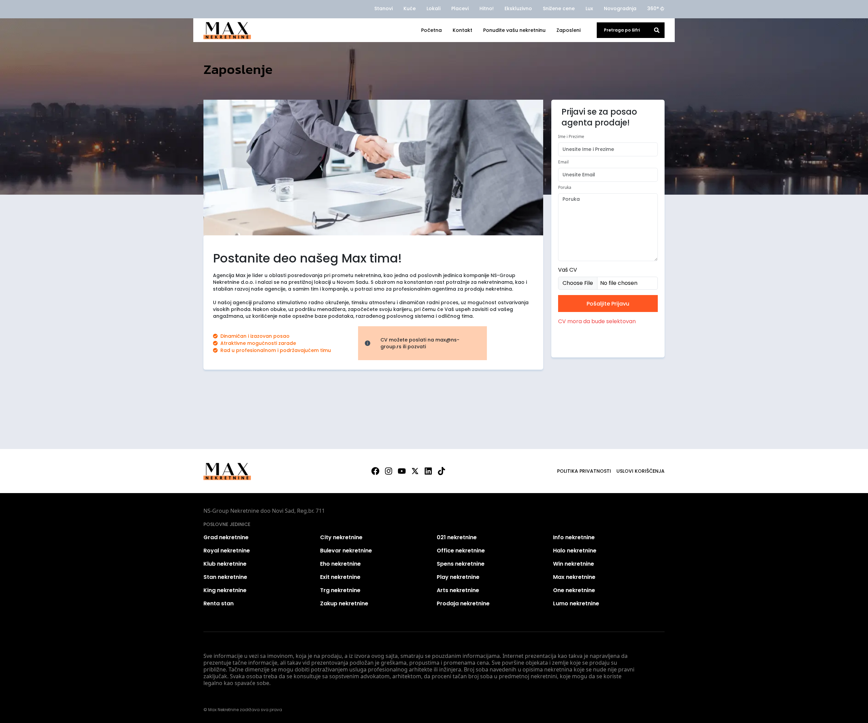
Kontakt (462, 30)
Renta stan (218, 603)
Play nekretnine (458, 577)
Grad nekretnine (226, 537)
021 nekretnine (457, 537)
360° (653, 8)
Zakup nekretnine (344, 603)
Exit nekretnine (340, 577)
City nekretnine (341, 537)
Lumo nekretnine (576, 603)
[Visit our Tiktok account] (441, 471)
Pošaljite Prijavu (608, 304)
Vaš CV (567, 270)
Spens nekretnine (461, 564)
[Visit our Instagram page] (388, 471)
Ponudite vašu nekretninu (514, 30)
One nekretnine (574, 590)
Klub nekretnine (224, 564)
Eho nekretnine (340, 564)
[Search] (657, 30)
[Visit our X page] (415, 471)
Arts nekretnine (458, 590)
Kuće (409, 8)
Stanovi (383, 8)
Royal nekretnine (226, 550)
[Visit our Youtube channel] (402, 471)
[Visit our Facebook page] (375, 471)
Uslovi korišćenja (640, 471)
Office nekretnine (461, 550)
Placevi (460, 8)
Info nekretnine (574, 537)
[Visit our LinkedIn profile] (428, 471)
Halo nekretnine (574, 550)
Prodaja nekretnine (463, 603)
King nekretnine (224, 590)
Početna (431, 30)
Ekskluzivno (518, 8)
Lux (589, 8)
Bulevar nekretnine (346, 550)
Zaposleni (568, 30)
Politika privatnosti (584, 471)
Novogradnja (620, 8)
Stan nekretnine (225, 577)
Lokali (433, 8)
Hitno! (486, 8)
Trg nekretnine (340, 590)
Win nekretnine (573, 564)
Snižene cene (559, 8)
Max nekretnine (574, 577)
